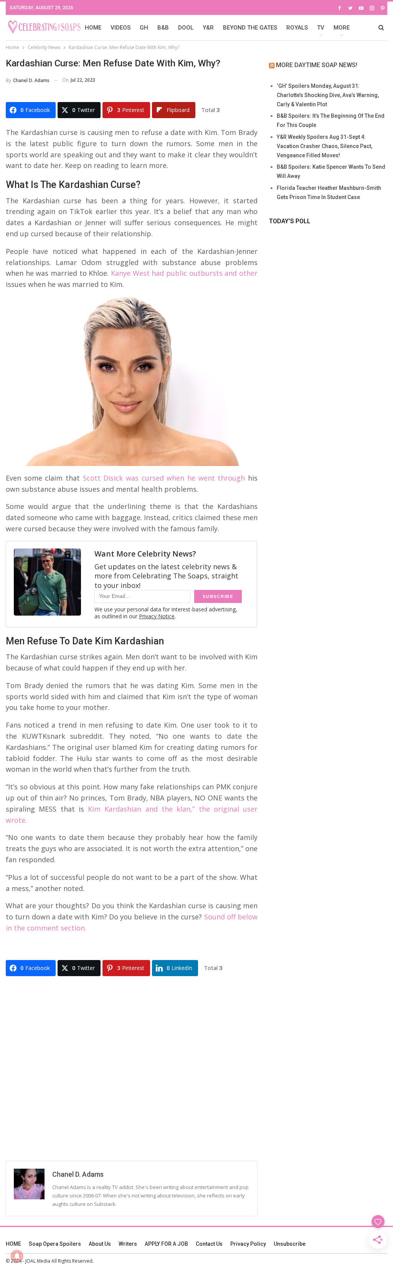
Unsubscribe (289, 1244)
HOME (93, 27)
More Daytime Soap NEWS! (316, 65)
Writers (128, 1244)
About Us (100, 1244)
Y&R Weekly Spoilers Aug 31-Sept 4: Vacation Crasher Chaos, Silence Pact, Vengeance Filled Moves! (324, 146)
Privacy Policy (248, 1244)
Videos (120, 27)
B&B (163, 27)
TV (320, 27)
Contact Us (209, 1244)
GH (144, 27)
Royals (297, 27)
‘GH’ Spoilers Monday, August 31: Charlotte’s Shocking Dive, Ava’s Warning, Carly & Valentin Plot (328, 95)
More (342, 27)
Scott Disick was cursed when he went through (164, 478)
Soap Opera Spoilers (55, 1244)
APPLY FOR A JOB (166, 1244)
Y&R (208, 27)
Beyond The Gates (250, 27)
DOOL (185, 27)
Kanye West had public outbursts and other (184, 273)
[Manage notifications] (17, 1256)
